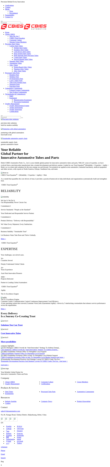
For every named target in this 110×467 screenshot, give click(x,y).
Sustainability (9, 15)
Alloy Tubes (13, 65)
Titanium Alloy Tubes (21, 69)
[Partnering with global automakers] (13, 129)
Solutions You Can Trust (12, 325)
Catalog (7, 7)
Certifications (13, 111)
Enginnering (9, 393)
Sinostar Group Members (18, 42)
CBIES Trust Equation (17, 38)
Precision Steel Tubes (12, 44)
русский (20, 441)
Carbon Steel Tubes (16, 46)
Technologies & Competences (15, 94)
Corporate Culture (15, 40)
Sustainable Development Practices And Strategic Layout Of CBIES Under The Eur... (30, 361)
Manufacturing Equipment (23, 100)
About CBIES (10, 34)
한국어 (19, 426)
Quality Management (12, 104)
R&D (11, 96)
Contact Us (9, 17)
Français (20, 433)
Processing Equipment (21, 102)
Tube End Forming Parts (17, 82)
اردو (7, 443)
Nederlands (10, 439)
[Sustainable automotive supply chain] (14, 138)
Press (11, 11)
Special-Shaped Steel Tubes (23, 59)
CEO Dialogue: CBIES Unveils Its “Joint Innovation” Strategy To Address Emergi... (29, 350)
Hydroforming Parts (16, 79)
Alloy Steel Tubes (20, 71)
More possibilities (8, 342)
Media (7, 9)
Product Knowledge (84, 401)
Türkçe (19, 443)
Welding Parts (14, 77)
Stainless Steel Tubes (16, 61)
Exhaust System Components (19, 90)
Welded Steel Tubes (20, 48)
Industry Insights (10, 401)
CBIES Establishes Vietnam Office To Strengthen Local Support (23, 353)
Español (9, 435)
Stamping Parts (14, 84)
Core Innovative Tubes (11, 333)
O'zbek (8, 441)
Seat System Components (18, 92)
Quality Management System (19, 106)
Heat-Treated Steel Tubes (22, 54)
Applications (9, 5)
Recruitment (13, 13)
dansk (19, 439)
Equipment (13, 98)
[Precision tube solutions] (10, 119)
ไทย (7, 431)
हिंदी (7, 437)
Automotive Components (13, 88)
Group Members (82, 382)
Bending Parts (14, 75)
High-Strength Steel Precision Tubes (26, 55)
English (8, 426)
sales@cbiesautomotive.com (10, 411)
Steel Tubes (9, 392)
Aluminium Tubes (15, 63)
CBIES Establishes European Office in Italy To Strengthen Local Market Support (28, 357)
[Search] (2, 21)
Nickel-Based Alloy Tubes (23, 67)
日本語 (8, 429)
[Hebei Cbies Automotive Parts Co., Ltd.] (24, 29)
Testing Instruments (16, 108)
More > (3, 239)
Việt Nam (20, 429)
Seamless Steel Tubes (21, 50)
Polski (19, 437)
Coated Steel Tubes (20, 57)
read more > (60, 357)
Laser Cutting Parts (15, 81)
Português (20, 435)
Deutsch (20, 431)
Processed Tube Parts (12, 73)
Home (7, 32)
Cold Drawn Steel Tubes (22, 52)
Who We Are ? (14, 36)
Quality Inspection (15, 109)
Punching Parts (14, 86)
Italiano (8, 433)
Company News (46, 401)
